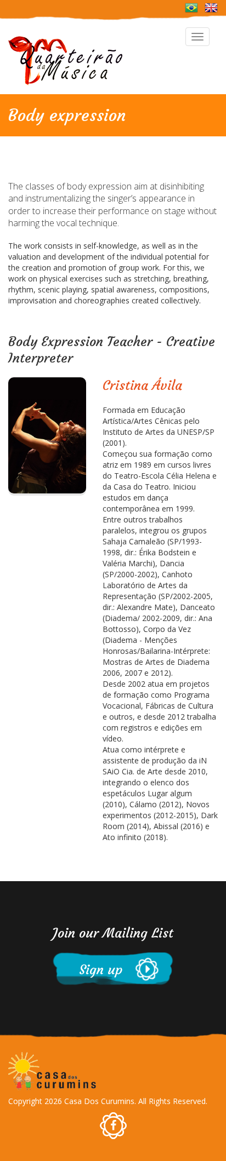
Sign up (93, 970)
